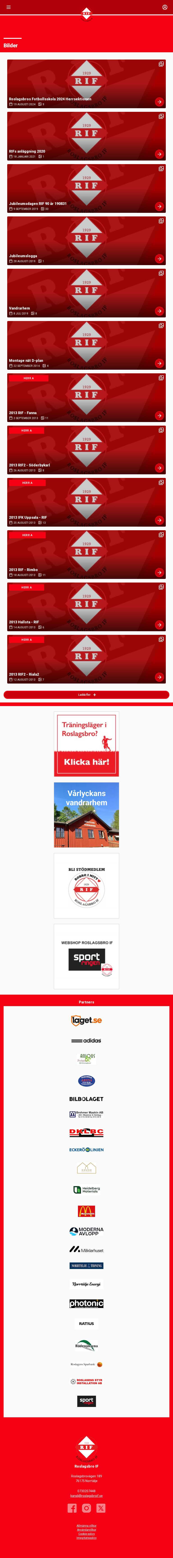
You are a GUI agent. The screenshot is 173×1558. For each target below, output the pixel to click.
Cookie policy (86, 1533)
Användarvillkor (86, 1529)
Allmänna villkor (86, 1525)
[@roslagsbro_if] (86, 1508)
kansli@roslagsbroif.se (87, 1496)
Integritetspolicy (87, 1538)
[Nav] (8, 7)
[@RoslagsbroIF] (100, 1508)
